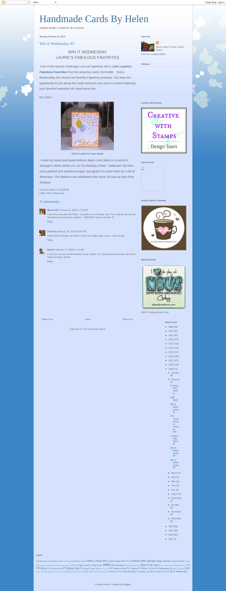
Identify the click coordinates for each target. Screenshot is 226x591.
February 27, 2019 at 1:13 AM (70, 249)
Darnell (51, 249)
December (176, 518)
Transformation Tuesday (134, 571)
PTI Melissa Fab (118, 568)
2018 (171, 364)
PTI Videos (132, 568)
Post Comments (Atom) (94, 329)
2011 (171, 335)
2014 (171, 348)
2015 (171, 352)
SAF (187, 568)
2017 (171, 360)
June (174, 485)
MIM (106, 565)
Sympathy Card (77, 572)
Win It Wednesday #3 (174, 464)
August (175, 494)
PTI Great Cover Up (89, 568)
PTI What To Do (146, 568)
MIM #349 (174, 398)
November (176, 511)
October (175, 505)
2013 (171, 343)
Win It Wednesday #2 (174, 452)
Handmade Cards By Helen (94, 18)
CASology (67, 561)
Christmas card (78, 561)
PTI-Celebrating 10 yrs (165, 568)
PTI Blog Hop (71, 568)
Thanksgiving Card (100, 572)
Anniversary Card (44, 561)
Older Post (128, 319)
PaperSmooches (179, 565)
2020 (171, 526)
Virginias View (162, 571)
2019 (171, 369)
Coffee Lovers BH (96, 561)
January (175, 372)
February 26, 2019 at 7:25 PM (73, 210)
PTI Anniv (41, 568)
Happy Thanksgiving (47, 565)
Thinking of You (115, 571)
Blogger (126, 584)
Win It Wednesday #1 (174, 408)
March (174, 473)
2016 (171, 356)
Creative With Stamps (174, 389)
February (175, 379)
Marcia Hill (52, 210)
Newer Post (47, 319)
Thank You (88, 571)
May (173, 481)
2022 (171, 534)
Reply (50, 221)
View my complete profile (153, 54)
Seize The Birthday (43, 572)
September (176, 498)
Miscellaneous (118, 565)
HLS (57, 565)
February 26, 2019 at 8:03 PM (72, 231)
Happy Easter (178, 561)
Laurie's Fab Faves (93, 565)
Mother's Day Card (133, 565)
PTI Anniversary (55, 568)
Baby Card (57, 561)
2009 (171, 327)
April (173, 477)
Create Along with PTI (118, 561)
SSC (68, 571)
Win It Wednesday (56, 193)
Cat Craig (52, 231)
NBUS (157, 565)
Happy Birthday (163, 561)
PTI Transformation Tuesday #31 (174, 424)
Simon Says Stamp (58, 572)
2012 (171, 339)
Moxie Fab (146, 565)
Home (88, 319)
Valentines (151, 571)
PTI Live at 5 (104, 569)
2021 (171, 530)
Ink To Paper (77, 565)
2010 (171, 331)
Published (180, 569)
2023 (171, 539)
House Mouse (65, 565)
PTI (188, 565)
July (173, 490)
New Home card (166, 565)
